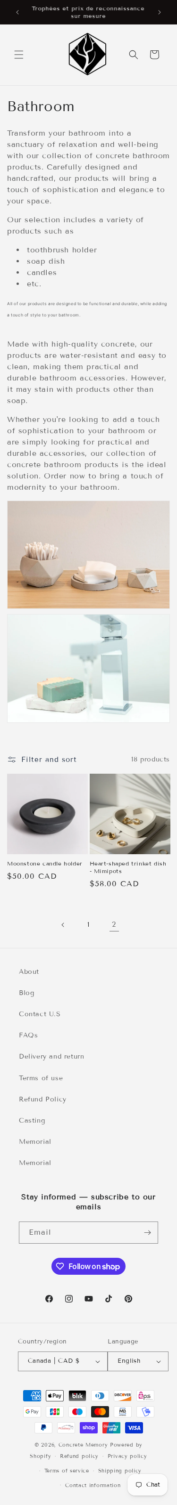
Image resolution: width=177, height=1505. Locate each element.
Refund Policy (43, 1099)
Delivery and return (51, 1056)
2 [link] (114, 924)
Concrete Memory (83, 1444)
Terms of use (41, 1078)
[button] (18, 54)
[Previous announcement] (17, 12)
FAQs (28, 1035)
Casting (32, 1121)
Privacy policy (127, 1456)
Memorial (35, 1142)
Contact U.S (40, 1014)
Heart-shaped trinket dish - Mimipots (128, 867)
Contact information (92, 1485)
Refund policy (79, 1456)
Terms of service (66, 1470)
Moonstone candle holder (45, 863)
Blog (26, 993)
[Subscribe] (147, 1233)
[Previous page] (63, 924)
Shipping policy (120, 1470)
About (29, 972)
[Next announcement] (159, 12)
